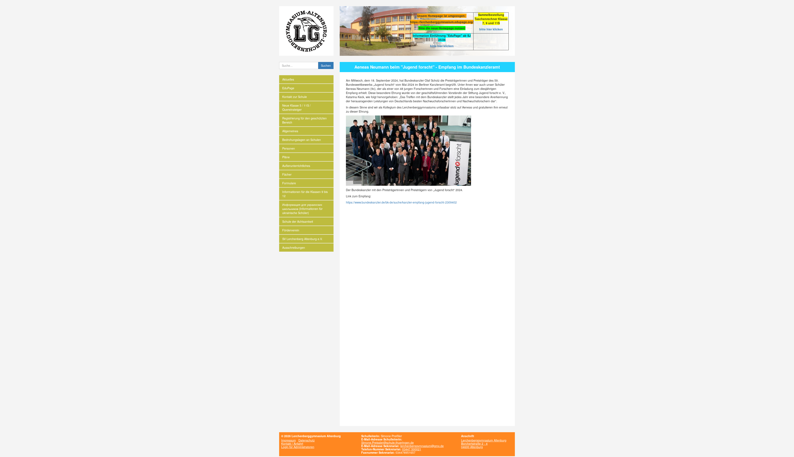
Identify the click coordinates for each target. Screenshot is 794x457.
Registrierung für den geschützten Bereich (304, 120)
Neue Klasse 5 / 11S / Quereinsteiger (296, 107)
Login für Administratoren (297, 447)
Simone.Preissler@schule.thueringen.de (387, 442)
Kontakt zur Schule (294, 97)
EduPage (288, 88)
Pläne (286, 157)
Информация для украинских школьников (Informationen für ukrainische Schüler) (302, 208)
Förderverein (290, 230)
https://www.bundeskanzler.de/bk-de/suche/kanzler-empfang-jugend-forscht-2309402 (401, 202)
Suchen (326, 65)
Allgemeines (290, 131)
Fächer (287, 174)
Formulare (289, 183)
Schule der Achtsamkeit (297, 221)
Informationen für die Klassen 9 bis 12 (305, 194)
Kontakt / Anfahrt (292, 444)
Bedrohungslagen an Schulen (301, 140)
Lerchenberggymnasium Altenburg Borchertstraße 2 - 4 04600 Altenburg (483, 443)
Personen (288, 148)
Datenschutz (306, 440)
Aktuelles (288, 79)
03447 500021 (411, 449)
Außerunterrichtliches (296, 166)
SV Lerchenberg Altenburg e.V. (302, 239)
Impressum (288, 440)
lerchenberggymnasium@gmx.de (422, 446)
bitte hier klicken (491, 29)
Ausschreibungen (293, 247)
